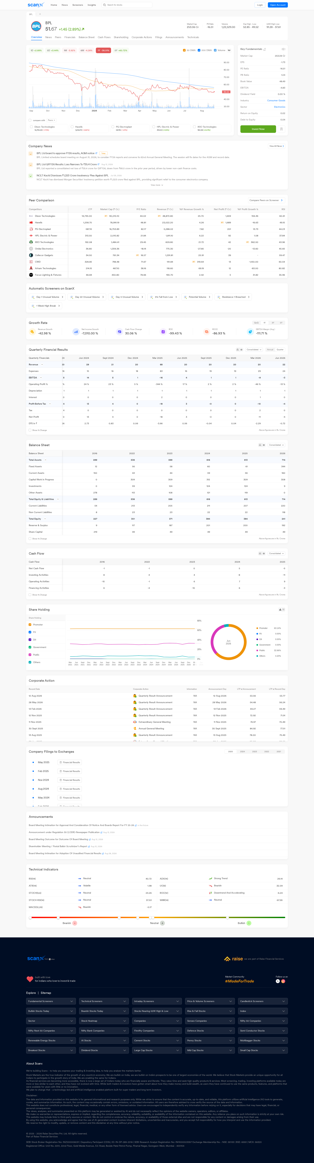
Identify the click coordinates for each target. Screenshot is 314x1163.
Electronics (279, 107)
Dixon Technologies (45, 128)
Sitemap (46, 992)
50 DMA (191, 50)
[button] (47, 209)
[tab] (54, 5)
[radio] (256, 323)
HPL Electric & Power (168, 128)
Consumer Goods (276, 100)
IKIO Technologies (207, 128)
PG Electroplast (124, 128)
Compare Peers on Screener (264, 200)
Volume (221, 50)
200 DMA (206, 50)
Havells (82, 128)
